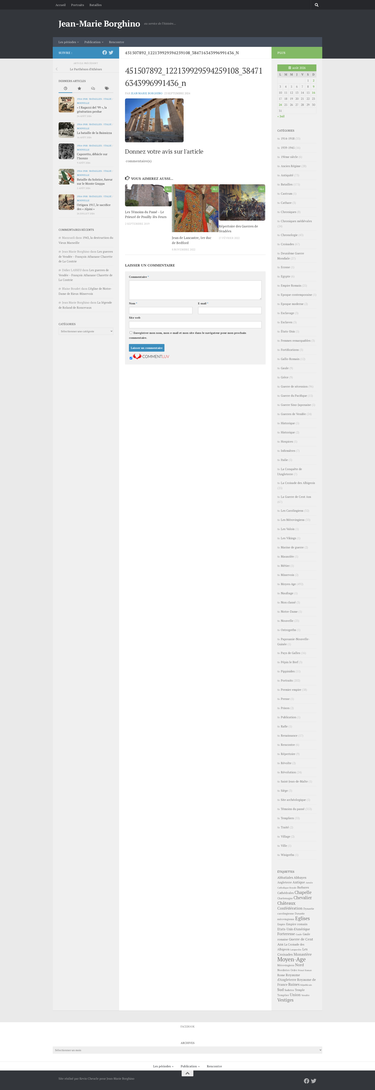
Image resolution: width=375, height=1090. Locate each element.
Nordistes (283, 970)
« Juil (281, 116)
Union (295, 994)
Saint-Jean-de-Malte (294, 781)
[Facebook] (104, 52)
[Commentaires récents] (93, 89)
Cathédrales (285, 893)
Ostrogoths (288, 630)
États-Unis (288, 331)
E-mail (203, 303)
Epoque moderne (292, 304)
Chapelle (303, 892)
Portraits (77, 5)
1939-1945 (288, 148)
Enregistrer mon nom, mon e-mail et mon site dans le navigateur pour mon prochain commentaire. (187, 335)
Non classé (288, 602)
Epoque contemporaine (296, 295)
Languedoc (296, 949)
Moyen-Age (288, 584)
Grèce (284, 377)
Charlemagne (285, 898)
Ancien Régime (291, 166)
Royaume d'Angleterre (288, 977)
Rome (281, 975)
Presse (285, 699)
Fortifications (290, 350)
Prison (285, 708)
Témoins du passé (292, 809)
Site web (134, 317)
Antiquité (287, 175)
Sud (280, 989)
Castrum (286, 193)
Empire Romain (291, 285)
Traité (285, 827)
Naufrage (287, 593)
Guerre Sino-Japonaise (296, 405)
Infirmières (288, 451)
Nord (299, 964)
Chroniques (288, 212)
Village (285, 836)
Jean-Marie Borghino (99, 23)
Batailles (95, 5)
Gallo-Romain (290, 359)
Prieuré (301, 970)
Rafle (284, 726)
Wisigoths (287, 855)
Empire (281, 924)
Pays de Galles (290, 653)
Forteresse (286, 933)
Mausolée (287, 556)
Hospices (287, 441)
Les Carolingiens (292, 510)
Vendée (305, 995)
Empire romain (296, 924)
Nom (133, 303)
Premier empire (291, 690)
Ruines (294, 984)
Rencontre (116, 42)
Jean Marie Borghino (146, 93)
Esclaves (286, 322)
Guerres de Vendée (293, 414)
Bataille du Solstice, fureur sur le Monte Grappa (94, 181)
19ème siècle (289, 157)
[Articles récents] (65, 89)
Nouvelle (83, 102)
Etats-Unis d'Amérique (293, 929)
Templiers (287, 818)
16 (313, 92)
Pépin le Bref (289, 662)
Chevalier (303, 897)
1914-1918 (82, 98)
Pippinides (288, 671)
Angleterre (284, 882)
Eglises (302, 918)
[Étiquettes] (106, 89)
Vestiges (285, 1000)
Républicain (306, 984)
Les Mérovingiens (292, 520)
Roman (308, 970)
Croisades (287, 244)
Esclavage (287, 313)
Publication (92, 42)
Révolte (286, 763)
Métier (285, 566)
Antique (299, 882)
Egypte (285, 276)
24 (280, 105)
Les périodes (67, 42)
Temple (300, 990)
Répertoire (288, 754)
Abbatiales (285, 877)
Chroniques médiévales (296, 221)
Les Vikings (288, 538)
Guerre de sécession (294, 386)
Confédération (290, 908)
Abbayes (300, 877)
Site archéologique (293, 800)
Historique (288, 423)
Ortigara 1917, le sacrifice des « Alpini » (94, 207)
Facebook (187, 1026)
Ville (284, 846)
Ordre (293, 970)
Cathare (286, 203)
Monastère (303, 954)
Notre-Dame (289, 611)
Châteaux (286, 903)
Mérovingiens (285, 965)
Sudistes (289, 990)
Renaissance (289, 735)
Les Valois (288, 529)
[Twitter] (111, 52)
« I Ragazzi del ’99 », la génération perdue (92, 109)
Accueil (60, 5)
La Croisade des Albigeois (298, 483)
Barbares (303, 887)
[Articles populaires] (79, 89)
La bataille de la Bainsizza (94, 133)
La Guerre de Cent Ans (296, 497)
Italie (108, 98)
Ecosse (285, 267)
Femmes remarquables (296, 340)
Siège (284, 790)
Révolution (288, 772)
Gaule (285, 368)
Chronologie (289, 235)
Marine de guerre (292, 547)
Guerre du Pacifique (294, 395)
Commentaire (139, 277)
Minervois (287, 575)
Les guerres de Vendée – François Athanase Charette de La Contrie (86, 256)
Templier (283, 995)
